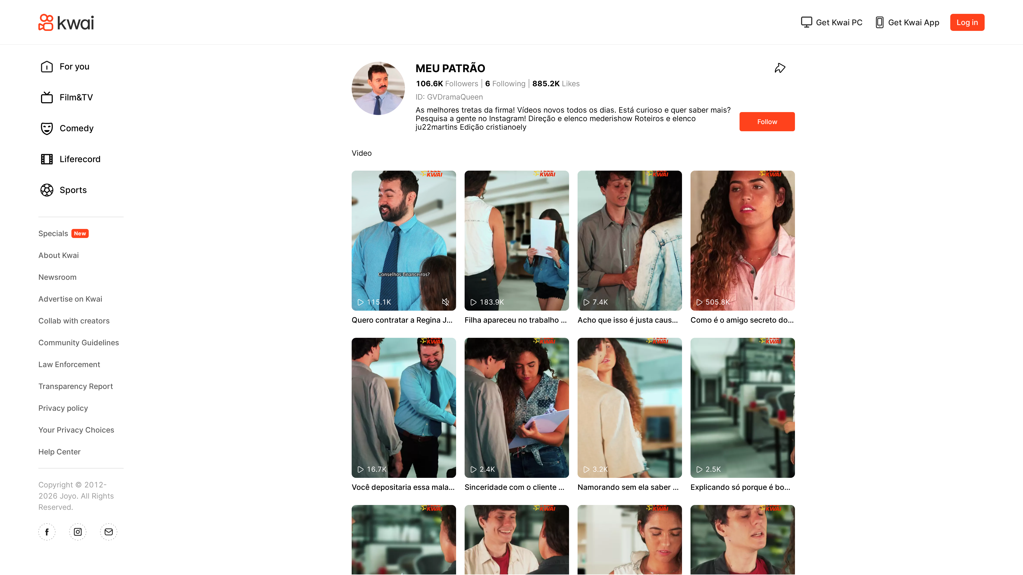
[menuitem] (85, 66)
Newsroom (57, 277)
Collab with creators (74, 320)
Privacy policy (63, 408)
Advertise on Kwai (70, 298)
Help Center (59, 451)
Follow (767, 122)
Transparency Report (75, 386)
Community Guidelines (78, 342)
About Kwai (58, 255)
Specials (62, 233)
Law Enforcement (69, 364)
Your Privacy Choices (76, 429)
